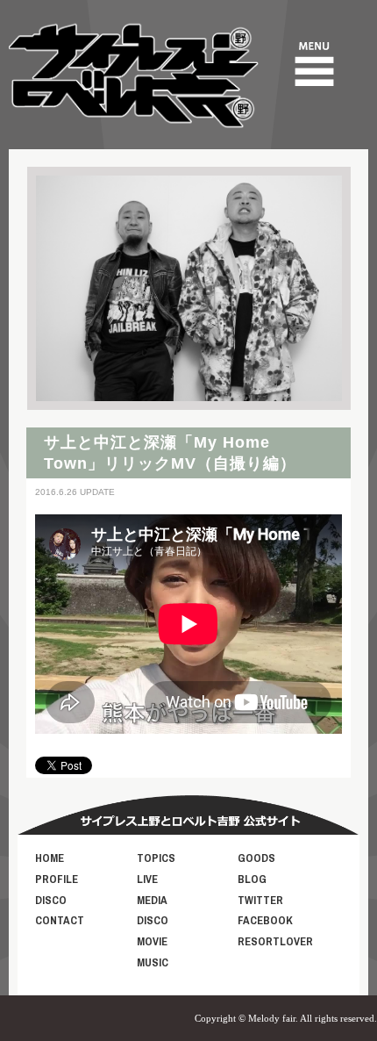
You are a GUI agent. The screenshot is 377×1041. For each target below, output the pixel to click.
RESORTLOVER (275, 941)
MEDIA (152, 900)
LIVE (147, 879)
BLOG (252, 879)
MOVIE (152, 941)
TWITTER (260, 900)
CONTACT (59, 920)
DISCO (51, 900)
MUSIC (152, 962)
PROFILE (56, 879)
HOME (49, 858)
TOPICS (156, 858)
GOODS (256, 858)
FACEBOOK (265, 920)
